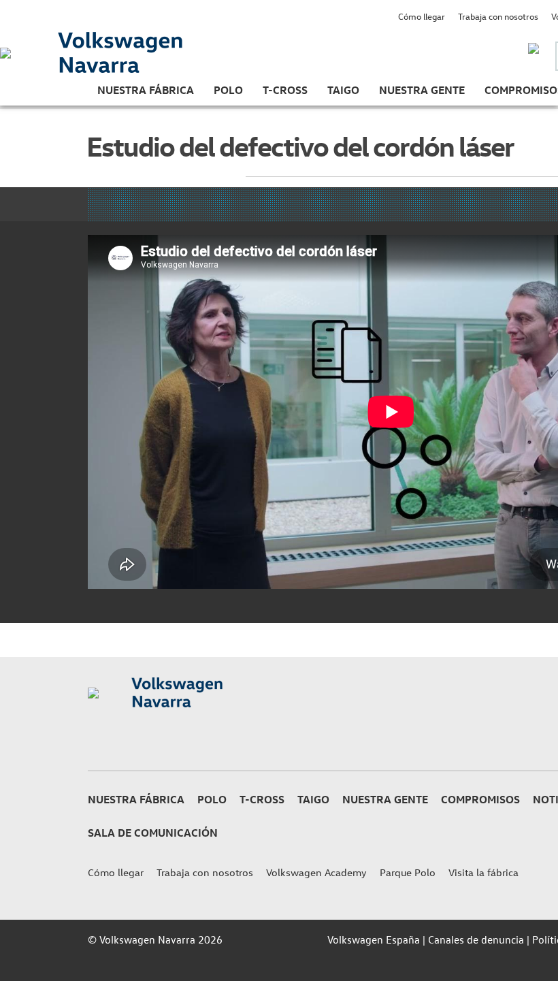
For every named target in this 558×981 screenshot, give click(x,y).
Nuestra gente (422, 90)
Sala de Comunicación (153, 832)
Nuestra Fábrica (145, 90)
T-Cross (285, 90)
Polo (228, 90)
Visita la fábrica (483, 872)
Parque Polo (408, 872)
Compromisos (480, 799)
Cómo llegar (421, 16)
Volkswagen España (373, 939)
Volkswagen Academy (316, 872)
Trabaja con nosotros (498, 16)
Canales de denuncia (476, 939)
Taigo (343, 90)
